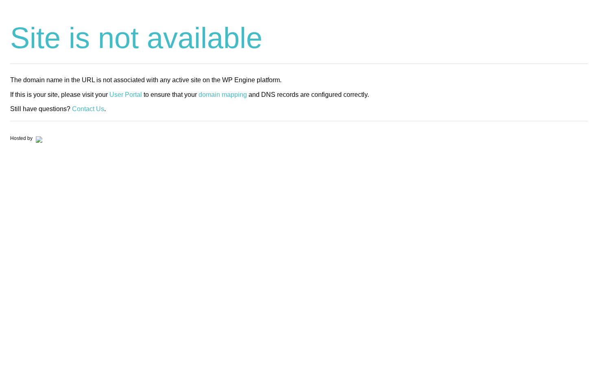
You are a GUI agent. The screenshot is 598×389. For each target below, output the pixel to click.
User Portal (125, 94)
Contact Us (88, 108)
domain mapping (223, 94)
